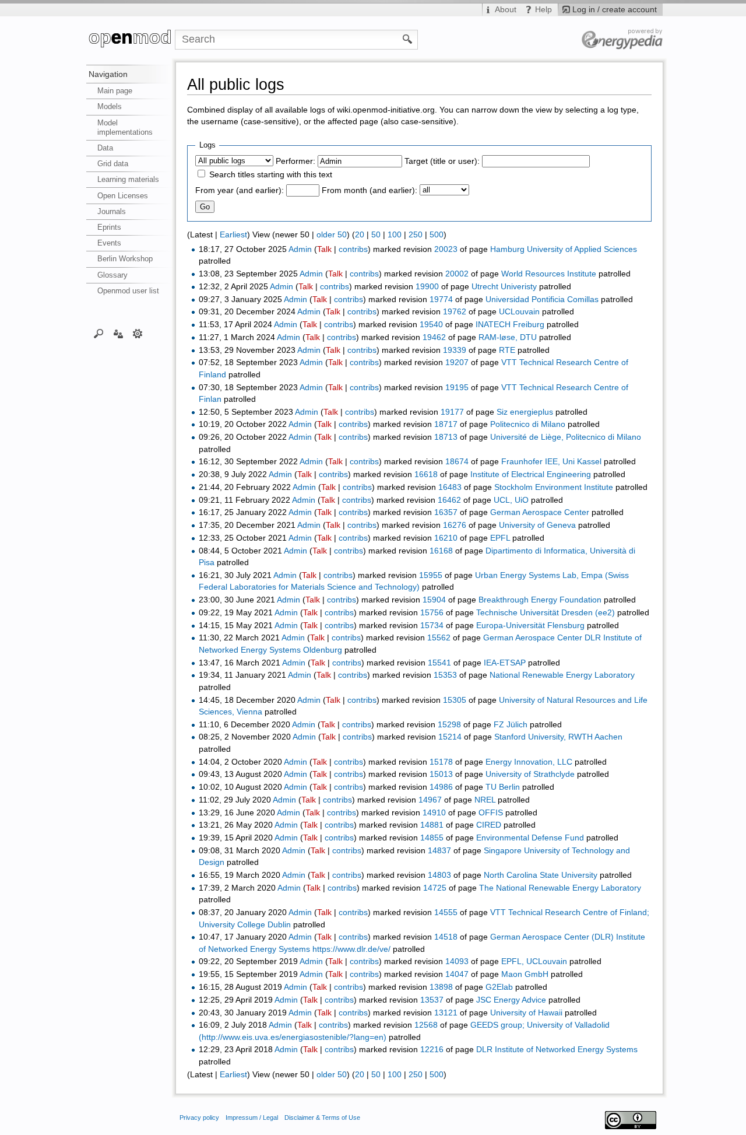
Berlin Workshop (125, 258)
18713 (446, 437)
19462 (434, 337)
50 (376, 234)
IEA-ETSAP (505, 662)
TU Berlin (502, 787)
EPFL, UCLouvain (534, 961)
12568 (426, 1025)
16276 (454, 525)
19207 (457, 362)
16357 (446, 512)
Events (109, 243)
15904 (434, 599)
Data (105, 147)
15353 (445, 675)
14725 (434, 888)
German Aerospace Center (539, 512)
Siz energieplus (525, 412)
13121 (446, 1012)
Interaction (118, 333)
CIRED (488, 825)
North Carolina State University (540, 875)
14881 (432, 825)
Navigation (108, 74)
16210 (446, 538)
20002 (457, 273)
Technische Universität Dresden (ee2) (545, 612)
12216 (432, 1049)
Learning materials (128, 179)
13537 (432, 1000)
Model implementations (125, 127)
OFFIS (490, 812)
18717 (446, 424)
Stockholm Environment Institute (553, 487)
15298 (449, 724)
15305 (454, 700)
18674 (457, 461)
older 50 (331, 234)
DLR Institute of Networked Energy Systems (557, 1049)
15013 (441, 774)
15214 (450, 737)
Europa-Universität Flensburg (530, 625)
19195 (457, 387)
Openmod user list (128, 290)
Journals (111, 211)
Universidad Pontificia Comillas (542, 299)
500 (437, 234)
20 (359, 234)
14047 (457, 974)
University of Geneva (537, 525)
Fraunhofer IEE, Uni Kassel (551, 461)
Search (99, 333)
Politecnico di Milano (527, 424)
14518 (446, 937)
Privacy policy (199, 1117)
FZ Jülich (510, 724)
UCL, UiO (511, 500)
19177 (452, 412)
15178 (441, 762)
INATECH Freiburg (510, 324)
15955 (430, 575)
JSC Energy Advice (511, 1000)
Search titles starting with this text (270, 174)
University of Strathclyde (530, 774)
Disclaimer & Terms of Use (322, 1117)
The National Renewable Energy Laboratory (560, 888)
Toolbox (138, 333)
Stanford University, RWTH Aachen (558, 737)
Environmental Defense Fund (530, 837)
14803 (439, 875)
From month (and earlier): (369, 190)
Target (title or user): (442, 161)
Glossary (112, 275)
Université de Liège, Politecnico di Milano (565, 437)
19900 (427, 286)
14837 (439, 850)
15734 (432, 625)
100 (395, 234)
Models (109, 106)
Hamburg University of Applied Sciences (563, 249)
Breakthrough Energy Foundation (539, 599)
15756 (432, 612)
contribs (353, 249)
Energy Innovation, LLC (528, 762)
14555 (446, 912)
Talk (324, 249)
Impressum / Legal (252, 1117)
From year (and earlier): (239, 190)
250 (416, 234)
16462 (449, 500)
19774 (441, 299)
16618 (426, 474)
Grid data (112, 163)
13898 (441, 987)
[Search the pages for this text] (407, 38)
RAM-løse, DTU (507, 337)
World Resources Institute (548, 273)
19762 (454, 311)
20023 (446, 249)
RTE (507, 350)
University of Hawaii (526, 1012)
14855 (432, 837)
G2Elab (499, 987)
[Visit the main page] (130, 39)
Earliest (233, 234)
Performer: (295, 161)
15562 (439, 637)
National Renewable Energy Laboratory (562, 675)
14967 (430, 800)
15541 (439, 662)
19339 (454, 350)
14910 (434, 812)
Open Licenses (122, 195)
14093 (457, 961)
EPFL (500, 538)
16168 (441, 551)
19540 (431, 324)
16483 (450, 487)
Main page (114, 90)
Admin (300, 249)
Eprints (109, 227)
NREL (484, 800)
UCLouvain (519, 311)
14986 (441, 787)
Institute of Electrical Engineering (530, 474)
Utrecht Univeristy (504, 286)
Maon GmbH (524, 974)
